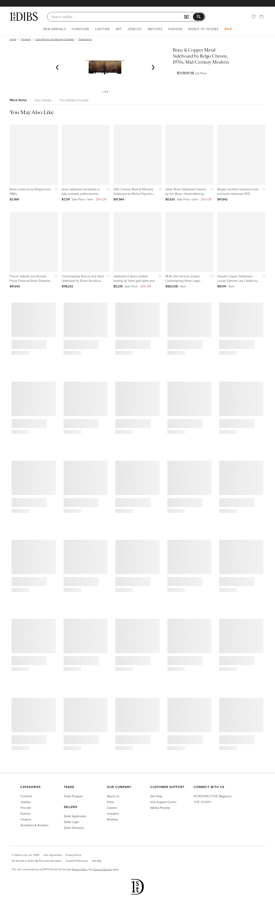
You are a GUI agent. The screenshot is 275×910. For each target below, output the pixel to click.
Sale (228, 29)
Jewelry (135, 29)
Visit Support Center (163, 802)
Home (13, 39)
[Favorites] (254, 17)
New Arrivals (54, 29)
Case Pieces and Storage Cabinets (54, 39)
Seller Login (71, 822)
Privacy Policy (73, 855)
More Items (18, 100)
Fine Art (25, 808)
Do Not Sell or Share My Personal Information (37, 861)
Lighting (102, 29)
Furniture (80, 29)
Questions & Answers (34, 825)
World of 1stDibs (203, 29)
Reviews (112, 819)
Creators (25, 819)
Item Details (43, 100)
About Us (113, 796)
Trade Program (73, 796)
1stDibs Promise (160, 808)
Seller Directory (74, 828)
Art (119, 29)
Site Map (97, 861)
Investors (113, 813)
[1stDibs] (24, 16)
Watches (155, 29)
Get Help (156, 796)
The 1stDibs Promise (74, 100)
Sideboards (85, 39)
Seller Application (75, 816)
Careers (112, 808)
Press (110, 802)
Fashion (175, 29)
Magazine (213, 796)
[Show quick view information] (55, 189)
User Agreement (52, 855)
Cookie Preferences (77, 861)
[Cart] (261, 17)
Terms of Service (102, 869)
